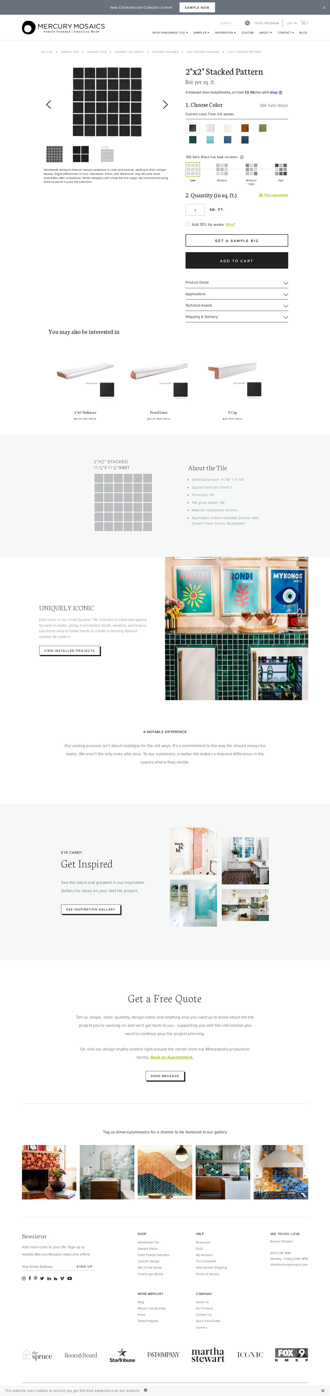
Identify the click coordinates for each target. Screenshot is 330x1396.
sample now (197, 7)
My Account (204, 1255)
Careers (201, 1327)
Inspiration (224, 32)
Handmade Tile (148, 1242)
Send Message (165, 1076)
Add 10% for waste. (208, 224)
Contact (285, 32)
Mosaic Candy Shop (152, 1308)
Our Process (204, 1308)
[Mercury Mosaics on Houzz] (55, 1278)
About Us (202, 1302)
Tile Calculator (206, 1261)
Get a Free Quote (150, 1267)
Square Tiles (97, 51)
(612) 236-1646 (280, 1253)
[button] (242, 157)
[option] (107, 102)
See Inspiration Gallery (90, 909)
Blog (304, 32)
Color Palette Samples (153, 1255)
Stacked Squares (165, 51)
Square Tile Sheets (129, 51)
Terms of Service (207, 1274)
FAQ (199, 1248)
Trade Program (266, 23)
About (265, 32)
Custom (248, 32)
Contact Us (204, 1314)
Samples (201, 32)
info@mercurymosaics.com (289, 1264)
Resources (203, 1242)
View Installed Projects (69, 650)
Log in (292, 23)
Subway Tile (70, 51)
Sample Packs (148, 1248)
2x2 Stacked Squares (203, 51)
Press (142, 1314)
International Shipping (211, 1267)
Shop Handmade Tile (169, 32)
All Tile (47, 51)
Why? (230, 224)
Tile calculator (275, 195)
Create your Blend (150, 1274)
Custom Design (148, 1261)
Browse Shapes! (281, 1241)
